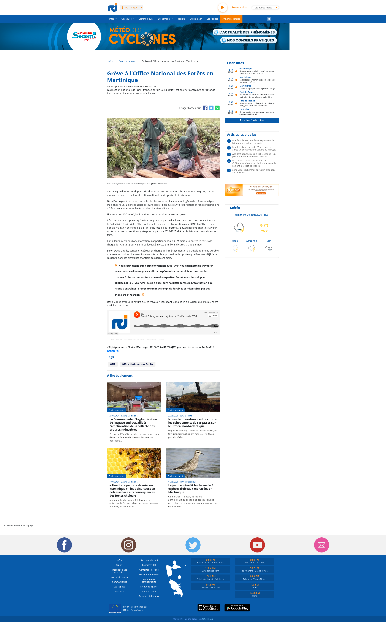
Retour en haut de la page (20, 525)
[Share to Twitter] (211, 108)
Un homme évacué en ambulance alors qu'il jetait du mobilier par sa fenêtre (256, 95)
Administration (149, 591)
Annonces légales (231, 18)
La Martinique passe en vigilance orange (257, 88)
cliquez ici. (113, 350)
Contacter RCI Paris (149, 569)
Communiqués (146, 18)
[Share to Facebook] (205, 108)
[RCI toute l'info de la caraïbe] (112, 7)
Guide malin (196, 18)
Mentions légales (149, 586)
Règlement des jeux (149, 596)
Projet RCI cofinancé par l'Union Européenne (135, 608)
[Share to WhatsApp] (217, 108)
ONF (112, 364)
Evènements (164, 18)
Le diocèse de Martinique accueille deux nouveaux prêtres (257, 80)
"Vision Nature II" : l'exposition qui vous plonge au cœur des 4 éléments (257, 104)
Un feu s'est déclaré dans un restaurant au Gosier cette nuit (256, 113)
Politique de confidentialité (149, 580)
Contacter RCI (149, 564)
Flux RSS (119, 591)
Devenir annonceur (149, 574)
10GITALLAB (207, 618)
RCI (108, 339)
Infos (111, 18)
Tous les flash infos (252, 120)
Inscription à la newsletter (119, 571)
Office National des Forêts (137, 364)
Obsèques (126, 18)
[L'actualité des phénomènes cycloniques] (245, 32)
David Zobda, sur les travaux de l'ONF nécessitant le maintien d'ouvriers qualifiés (138, 339)
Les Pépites (212, 18)
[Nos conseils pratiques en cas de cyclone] (248, 40)
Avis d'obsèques (119, 577)
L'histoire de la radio (149, 560)
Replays (181, 18)
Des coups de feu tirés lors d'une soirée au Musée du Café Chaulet (256, 72)
